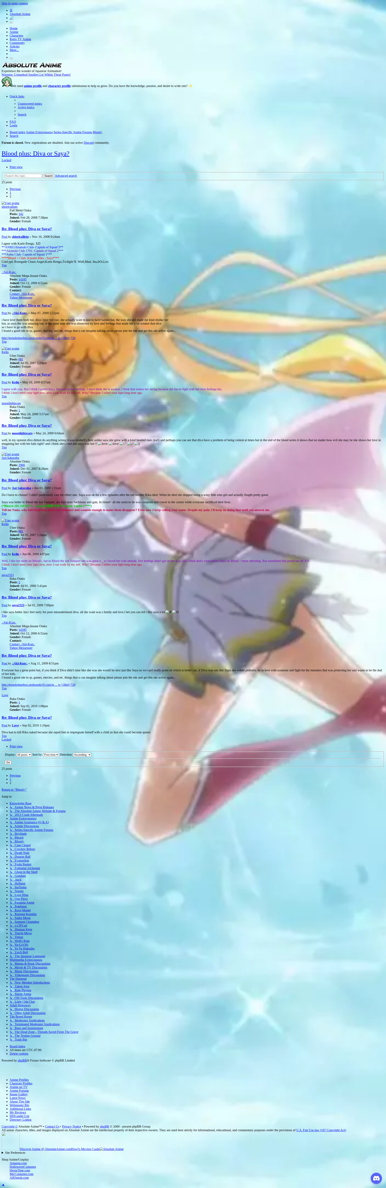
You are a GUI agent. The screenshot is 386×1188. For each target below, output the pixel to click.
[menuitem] (30, 103)
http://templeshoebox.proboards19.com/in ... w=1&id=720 (38, 338)
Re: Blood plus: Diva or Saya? (27, 229)
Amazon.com (18, 1163)
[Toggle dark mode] (11, 22)
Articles (15, 46)
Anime (14, 32)
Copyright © (10, 1126)
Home (13, 28)
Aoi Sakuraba (10, 457)
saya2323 (8, 575)
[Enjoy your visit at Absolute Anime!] (32, 67)
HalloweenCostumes (23, 1166)
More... (14, 50)
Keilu (5, 352)
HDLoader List (19, 1116)
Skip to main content (15, 3)
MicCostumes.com (21, 1174)
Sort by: (37, 754)
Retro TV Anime (20, 39)
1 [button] (10, 192)
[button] (15, 189)
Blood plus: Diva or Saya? (35, 153)
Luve (5, 695)
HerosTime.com (20, 1170)
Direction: (66, 754)
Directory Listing (20, 1119)
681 (20, 359)
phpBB (22, 1060)
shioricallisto (9, 206)
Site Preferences (15, 1152)
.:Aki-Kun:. (9, 272)
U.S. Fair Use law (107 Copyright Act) (321, 1130)
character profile (59, 86)
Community (17, 42)
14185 (22, 279)
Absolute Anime (20, 14)
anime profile (33, 86)
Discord (89, 142)
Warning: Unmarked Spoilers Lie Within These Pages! (36, 74)
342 (20, 214)
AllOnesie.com (19, 1177)
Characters (16, 35)
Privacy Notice (71, 1126)
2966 (21, 465)
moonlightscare (11, 403)
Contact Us (52, 1126)
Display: (10, 754)
